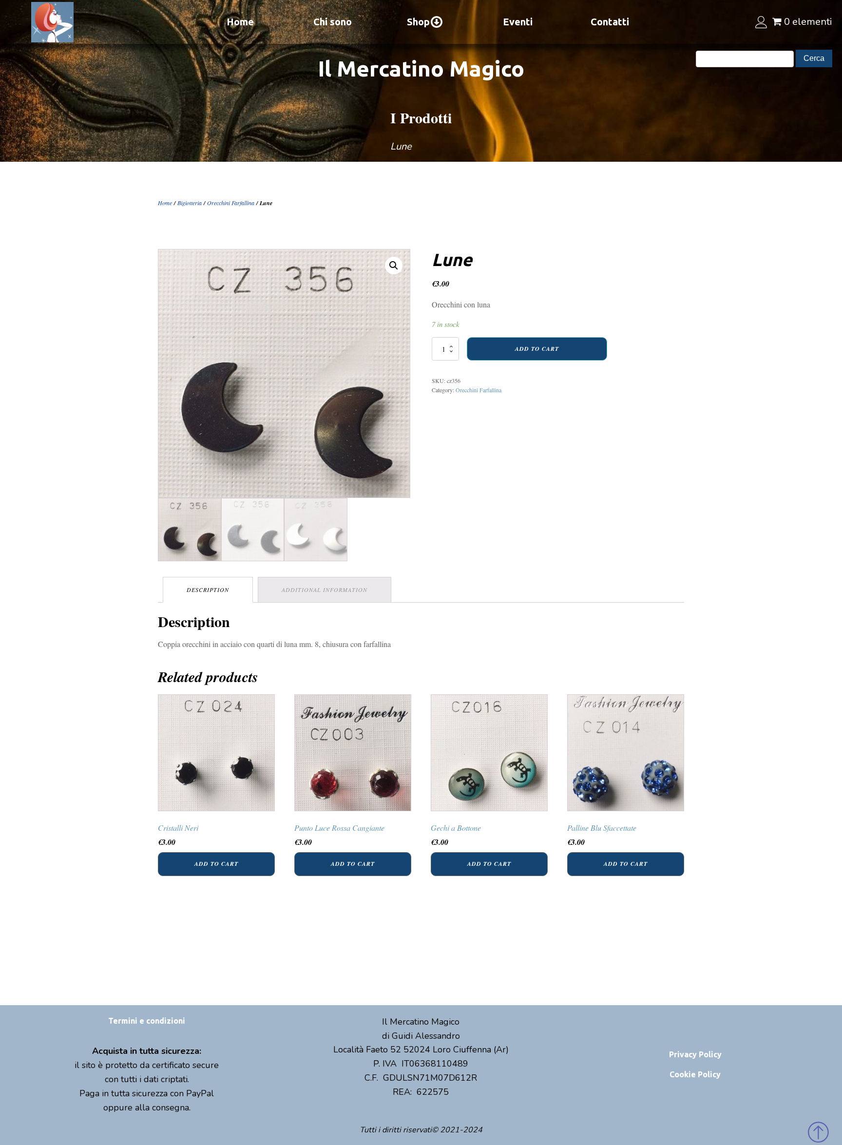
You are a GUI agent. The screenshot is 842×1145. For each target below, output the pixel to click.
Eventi (518, 21)
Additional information (324, 589)
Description (208, 589)
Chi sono (332, 21)
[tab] (208, 590)
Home (240, 21)
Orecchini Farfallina (230, 203)
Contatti (610, 21)
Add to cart (537, 348)
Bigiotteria (189, 203)
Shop (418, 21)
